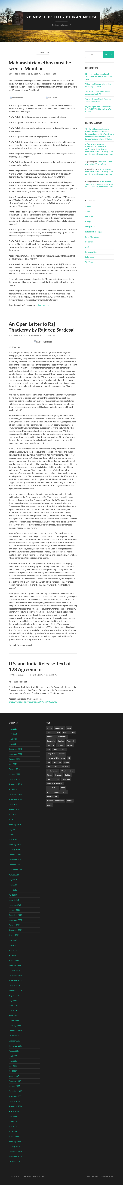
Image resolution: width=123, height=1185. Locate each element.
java (48, 762)
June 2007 (13, 1061)
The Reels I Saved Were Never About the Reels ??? (97, 92)
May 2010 (13, 890)
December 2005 (15, 1151)
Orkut (72, 771)
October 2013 (14, 779)
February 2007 (15, 1081)
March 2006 (14, 1136)
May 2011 (13, 839)
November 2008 (15, 980)
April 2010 (13, 895)
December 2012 (15, 794)
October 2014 (14, 769)
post (87, 247)
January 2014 (14, 774)
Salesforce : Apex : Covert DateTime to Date (99, 162)
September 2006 (15, 1106)
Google (88, 221)
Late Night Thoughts (93, 232)
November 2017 (15, 754)
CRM (73, 732)
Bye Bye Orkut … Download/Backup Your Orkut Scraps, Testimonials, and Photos (99, 136)
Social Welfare (52, 788)
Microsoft (65, 766)
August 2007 (14, 1051)
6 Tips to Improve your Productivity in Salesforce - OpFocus (96, 146)
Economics (51, 741)
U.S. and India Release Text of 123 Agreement (40, 666)
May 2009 (13, 950)
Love (48, 766)
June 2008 (13, 1005)
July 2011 (13, 829)
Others (49, 775)
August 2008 (14, 995)
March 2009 (14, 960)
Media (56, 766)
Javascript (57, 762)
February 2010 (15, 905)
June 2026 (13, 729)
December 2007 (15, 1030)
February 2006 (15, 1141)
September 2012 (15, 809)
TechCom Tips (52, 796)
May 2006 (13, 1126)
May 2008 (13, 1010)
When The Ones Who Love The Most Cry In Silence (98, 85)
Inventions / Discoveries (56, 758)
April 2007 (13, 1071)
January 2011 (14, 849)
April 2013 (13, 789)
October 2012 (14, 804)
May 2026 (13, 734)
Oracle (63, 771)
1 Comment (49, 335)
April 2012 (13, 819)
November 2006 (15, 1096)
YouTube (89, 262)
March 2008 (14, 1020)
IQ (69, 758)
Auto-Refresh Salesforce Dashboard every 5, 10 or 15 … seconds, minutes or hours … (99, 153)
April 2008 (13, 1015)
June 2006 (13, 1121)
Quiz (48, 779)
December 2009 (15, 915)
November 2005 (15, 1156)
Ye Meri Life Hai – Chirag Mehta (30, 1176)
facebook (50, 745)
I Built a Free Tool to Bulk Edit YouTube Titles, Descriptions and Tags (98, 76)
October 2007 (14, 1041)
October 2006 (14, 1101)
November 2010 (15, 859)
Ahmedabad (59, 728)
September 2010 (15, 869)
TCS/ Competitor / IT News (57, 792)
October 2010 (14, 864)
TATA (63, 788)
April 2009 (13, 955)
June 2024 (13, 744)
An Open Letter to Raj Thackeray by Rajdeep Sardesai (42, 327)
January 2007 (14, 1086)
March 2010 (14, 900)
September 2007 (15, 1046)
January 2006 (14, 1146)
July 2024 (13, 739)
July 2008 (13, 1000)
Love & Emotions (92, 237)
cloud (65, 732)
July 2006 (13, 1116)
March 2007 (14, 1076)
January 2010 (14, 910)
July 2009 (13, 940)
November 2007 (15, 1036)
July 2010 (13, 879)
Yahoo (49, 805)
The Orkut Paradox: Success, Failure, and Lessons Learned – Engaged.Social (97, 131)
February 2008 (15, 1026)
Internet (61, 754)
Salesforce (89, 257)
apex (69, 728)
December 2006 (15, 1091)
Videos (69, 801)
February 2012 (15, 824)
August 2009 (14, 935)
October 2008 (14, 985)
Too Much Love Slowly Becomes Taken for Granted (98, 100)
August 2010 (14, 875)
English (61, 741)
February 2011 (15, 844)
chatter (57, 732)
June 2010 (13, 885)
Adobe (88, 206)
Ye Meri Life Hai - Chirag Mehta (61, 17)
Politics (68, 775)
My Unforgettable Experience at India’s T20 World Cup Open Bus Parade (98, 109)
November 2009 (15, 920)
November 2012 (15, 799)
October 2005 (14, 1161)
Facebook (70, 741)
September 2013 (15, 784)
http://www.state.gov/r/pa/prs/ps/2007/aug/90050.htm (33, 702)
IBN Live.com (43, 305)
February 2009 (15, 965)
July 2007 (13, 1056)
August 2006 (14, 1111)
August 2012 (14, 814)
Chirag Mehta (34, 74)
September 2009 (15, 930)
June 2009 (13, 945)
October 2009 (14, 925)
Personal (89, 242)
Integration (90, 226)
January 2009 (14, 970)
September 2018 (15, 749)
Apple (87, 211)
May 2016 (13, 764)
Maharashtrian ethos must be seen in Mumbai (40, 65)
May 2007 (13, 1066)
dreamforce (62, 737)
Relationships (91, 252)
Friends (70, 745)
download (50, 737)
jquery (66, 762)
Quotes (56, 779)
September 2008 (15, 990)
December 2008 (15, 975)
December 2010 (15, 854)
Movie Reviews (52, 771)
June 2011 (13, 834)
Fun (48, 749)
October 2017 (14, 759)
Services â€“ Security (54, 784)
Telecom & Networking (55, 801)
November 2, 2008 (17, 74)
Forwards (89, 216)
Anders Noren (101, 1176)
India (63, 749)
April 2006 (13, 1131)
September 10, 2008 (18, 675)
